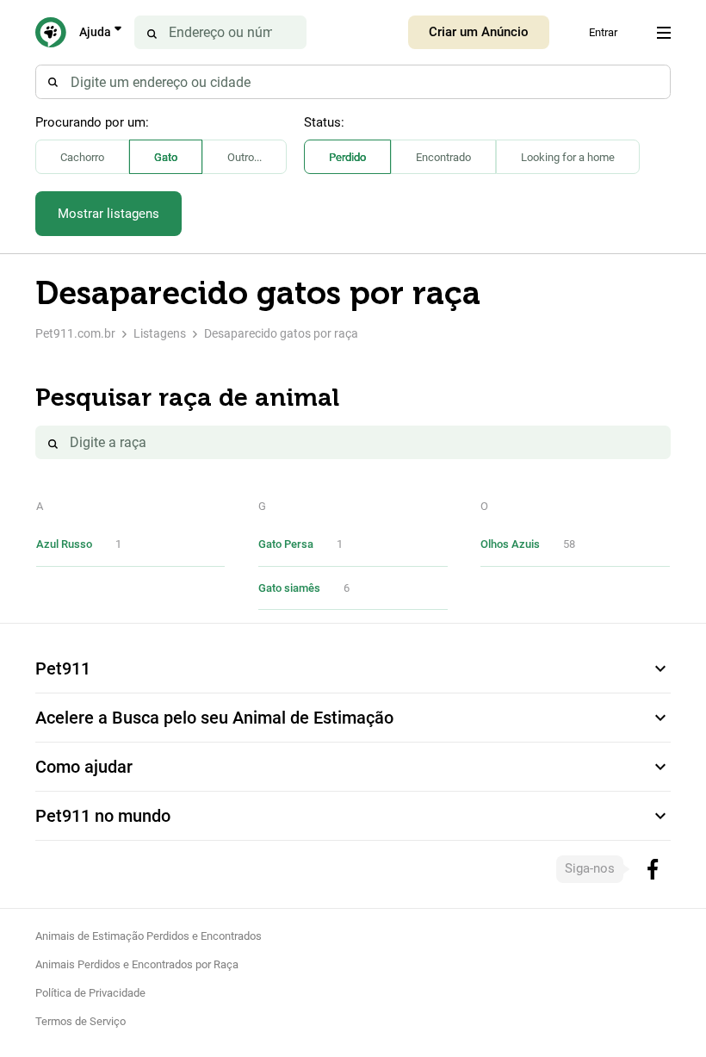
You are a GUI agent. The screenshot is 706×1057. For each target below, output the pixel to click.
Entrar (603, 32)
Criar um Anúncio (479, 32)
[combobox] (353, 82)
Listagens (159, 333)
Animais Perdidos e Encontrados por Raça (136, 964)
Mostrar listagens (108, 213)
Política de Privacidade (90, 992)
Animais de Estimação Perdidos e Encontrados (148, 936)
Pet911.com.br (75, 333)
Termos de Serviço (80, 1021)
